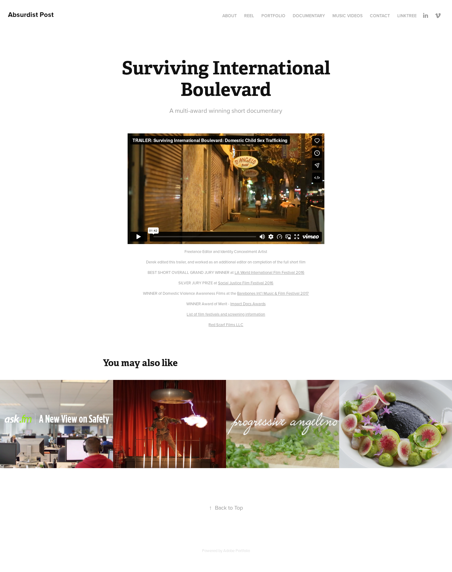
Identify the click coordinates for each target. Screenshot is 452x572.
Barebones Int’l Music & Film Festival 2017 (273, 293)
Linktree (407, 16)
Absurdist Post (31, 14)
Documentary (309, 16)
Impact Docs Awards (248, 303)
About (229, 16)
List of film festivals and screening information (226, 314)
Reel (249, 16)
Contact (380, 16)
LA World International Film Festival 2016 (269, 272)
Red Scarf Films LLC (225, 324)
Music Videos (347, 16)
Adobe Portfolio (236, 550)
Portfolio (273, 16)
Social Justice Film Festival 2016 (245, 283)
